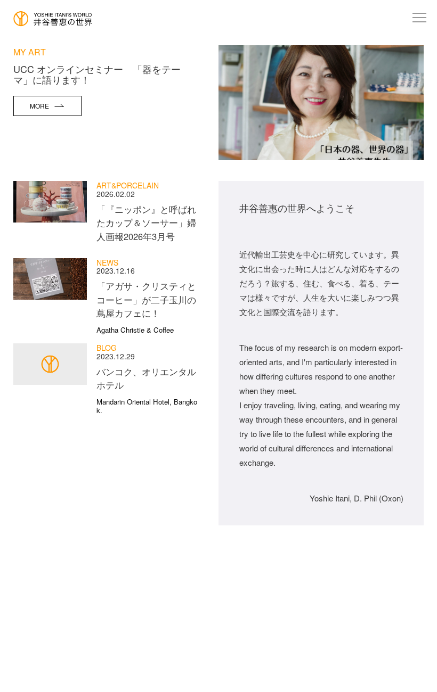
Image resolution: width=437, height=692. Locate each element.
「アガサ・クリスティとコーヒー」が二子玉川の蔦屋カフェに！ (146, 306)
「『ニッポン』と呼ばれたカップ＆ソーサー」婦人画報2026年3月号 (146, 223)
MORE (39, 105)
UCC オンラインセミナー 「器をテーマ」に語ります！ (97, 74)
